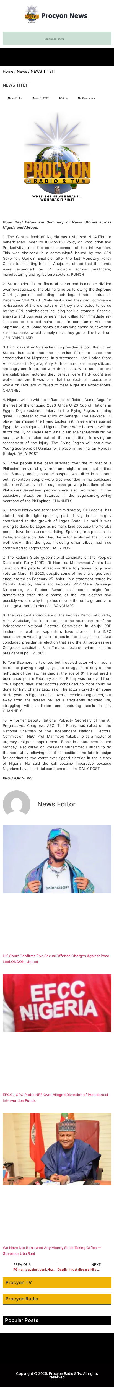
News (22, 71)
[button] (57, 55)
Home (8, 71)
